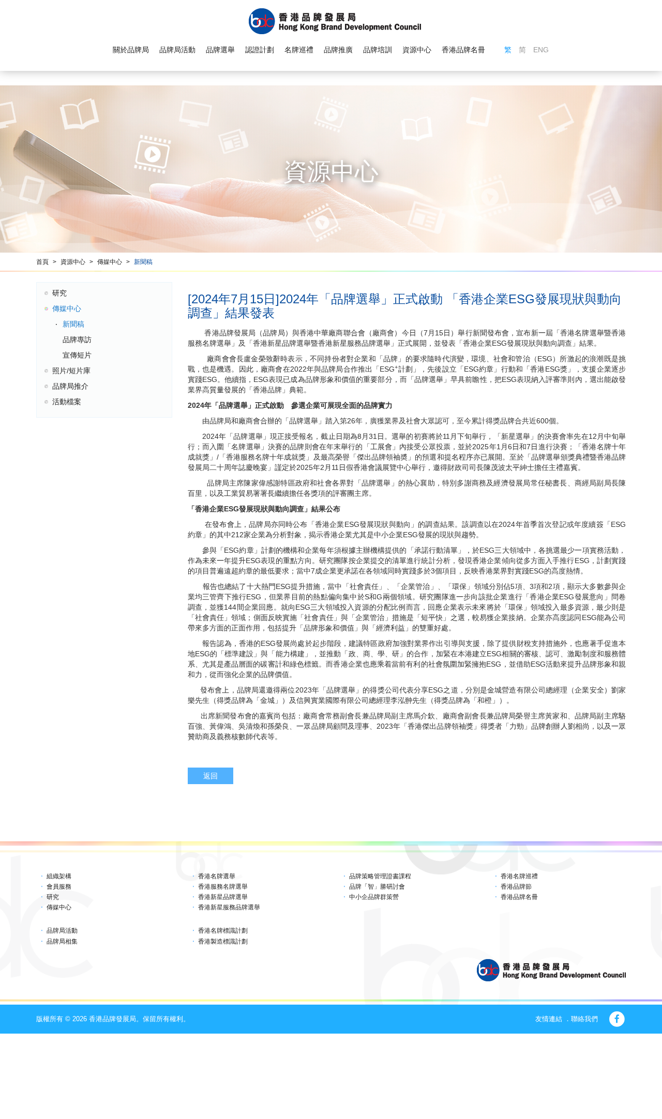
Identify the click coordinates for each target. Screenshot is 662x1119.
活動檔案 (66, 401)
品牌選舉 (220, 50)
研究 (59, 293)
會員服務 (59, 886)
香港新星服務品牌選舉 (229, 907)
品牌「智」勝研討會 (377, 886)
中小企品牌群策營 (374, 897)
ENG (541, 50)
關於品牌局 (131, 50)
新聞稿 (143, 262)
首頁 (42, 262)
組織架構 (59, 876)
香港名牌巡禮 (519, 876)
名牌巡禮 (298, 50)
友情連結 (548, 1019)
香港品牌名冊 (463, 50)
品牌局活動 (177, 50)
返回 (210, 776)
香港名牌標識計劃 (223, 930)
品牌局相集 (62, 941)
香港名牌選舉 (216, 876)
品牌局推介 (70, 386)
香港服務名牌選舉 (223, 886)
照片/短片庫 (71, 370)
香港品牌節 (516, 886)
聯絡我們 (584, 1019)
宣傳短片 (77, 355)
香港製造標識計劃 (223, 941)
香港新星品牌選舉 (223, 897)
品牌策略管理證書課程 (380, 876)
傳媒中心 (109, 262)
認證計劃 (259, 50)
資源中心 (416, 50)
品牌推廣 (338, 50)
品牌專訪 (77, 339)
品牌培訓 (377, 50)
